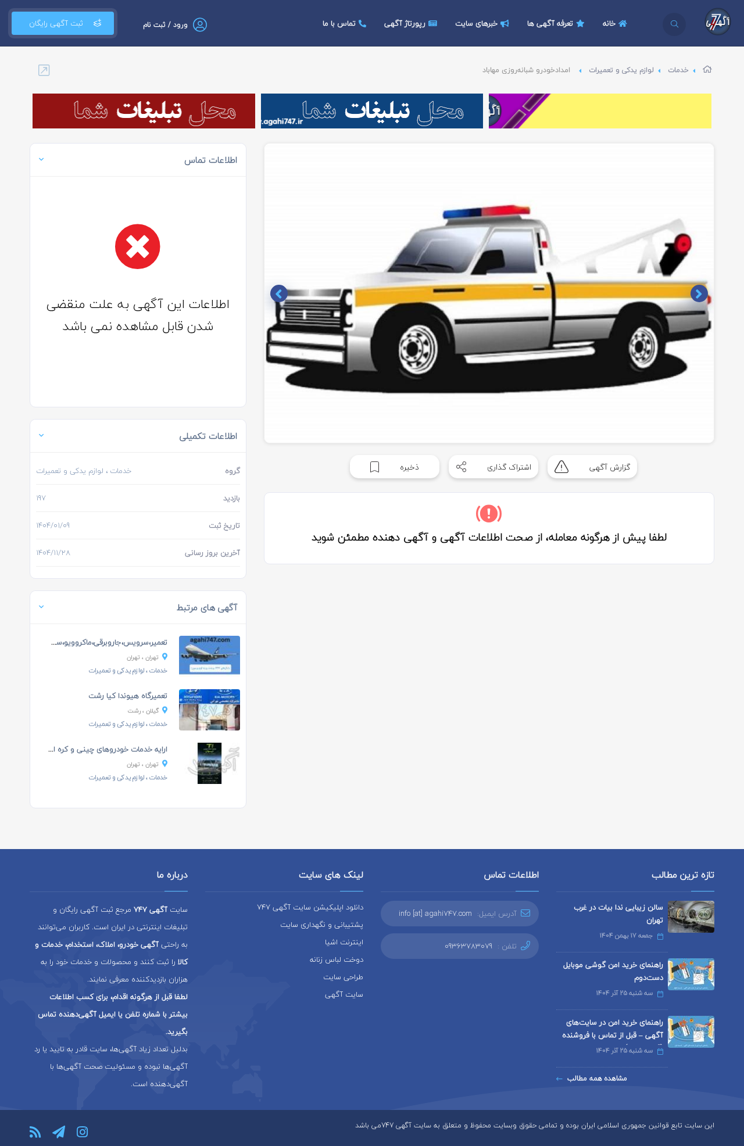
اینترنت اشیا (344, 942)
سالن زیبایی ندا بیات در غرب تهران (618, 913)
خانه (609, 23)
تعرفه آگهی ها (550, 23)
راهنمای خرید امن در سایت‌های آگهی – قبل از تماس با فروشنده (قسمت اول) (612, 1035)
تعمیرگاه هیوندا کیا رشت (127, 695)
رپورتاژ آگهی (404, 23)
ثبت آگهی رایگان (56, 23)
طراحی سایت (343, 976)
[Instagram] (82, 1132)
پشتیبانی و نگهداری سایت (321, 924)
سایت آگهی (344, 994)
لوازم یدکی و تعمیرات (621, 70)
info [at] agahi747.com (435, 913)
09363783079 (468, 946)
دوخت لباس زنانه (336, 959)
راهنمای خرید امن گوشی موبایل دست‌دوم (613, 971)
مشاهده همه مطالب (597, 1078)
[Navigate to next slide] (279, 293)
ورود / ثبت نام (165, 25)
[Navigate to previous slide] (699, 293)
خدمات (678, 70)
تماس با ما (339, 23)
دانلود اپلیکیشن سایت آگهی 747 (310, 907)
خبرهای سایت (476, 23)
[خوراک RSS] (35, 1132)
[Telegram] (58, 1132)
